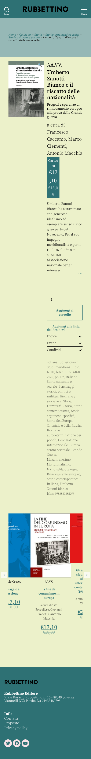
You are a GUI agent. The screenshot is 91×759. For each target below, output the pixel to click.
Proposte (11, 723)
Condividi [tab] (54, 350)
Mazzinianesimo (58, 460)
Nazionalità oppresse (62, 469)
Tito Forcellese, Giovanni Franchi (27, 609)
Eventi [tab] (52, 343)
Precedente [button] (4, 575)
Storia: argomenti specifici (62, 34)
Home (12, 34)
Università (54, 406)
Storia (38, 34)
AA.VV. (54, 65)
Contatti (11, 718)
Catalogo (25, 34)
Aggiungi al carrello (64, 312)
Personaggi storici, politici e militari (60, 391)
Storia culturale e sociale (24, 37)
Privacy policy (16, 728)
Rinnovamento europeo (63, 474)
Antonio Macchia (64, 153)
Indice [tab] (52, 336)
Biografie (53, 430)
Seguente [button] (87, 575)
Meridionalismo (58, 464)
